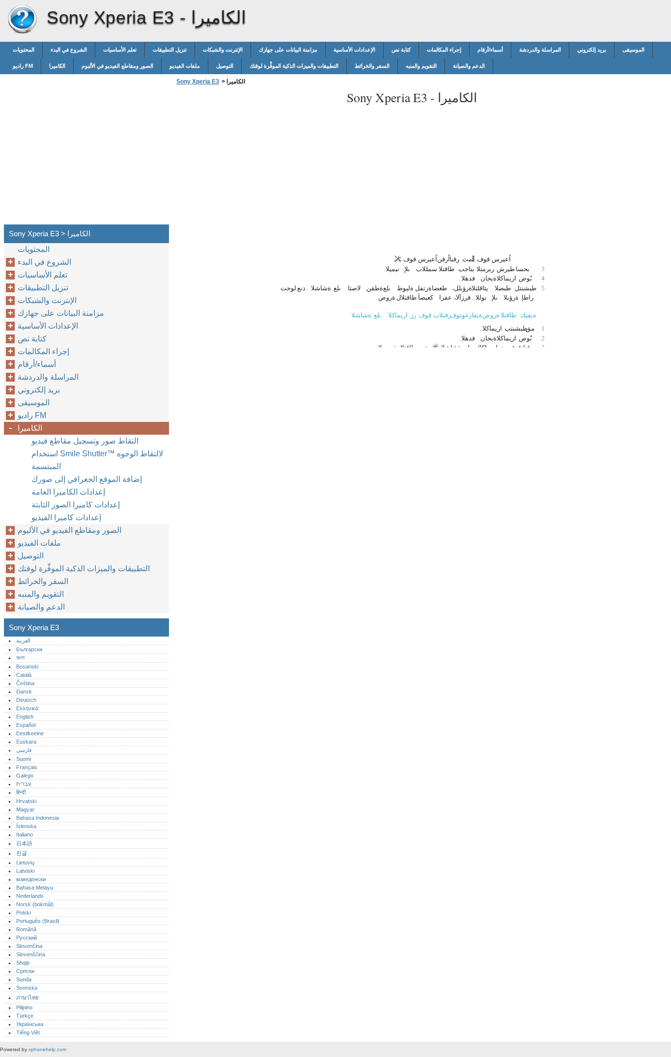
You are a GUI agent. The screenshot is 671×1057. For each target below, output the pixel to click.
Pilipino (24, 1007)
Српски (25, 971)
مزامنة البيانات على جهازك (288, 50)
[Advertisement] (256, 157)
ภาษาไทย (27, 998)
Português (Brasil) (37, 921)
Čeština (25, 683)
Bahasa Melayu (34, 887)
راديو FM (23, 66)
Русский (26, 938)
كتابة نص (401, 50)
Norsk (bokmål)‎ (35, 904)
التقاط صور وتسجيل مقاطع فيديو (85, 441)
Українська (29, 1024)
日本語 (24, 843)
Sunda (23, 979)
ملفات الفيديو (184, 66)
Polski (23, 913)
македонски (31, 879)
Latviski (25, 871)
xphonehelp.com (47, 1049)
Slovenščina (30, 954)
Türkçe (24, 1016)
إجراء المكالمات (444, 50)
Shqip (22, 963)
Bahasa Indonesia (37, 818)
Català (23, 675)
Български (29, 649)
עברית (23, 784)
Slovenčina (29, 946)
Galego (24, 776)
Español (25, 725)
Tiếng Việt (28, 1032)
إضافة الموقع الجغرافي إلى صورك (86, 479)
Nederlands (30, 896)
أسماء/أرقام (490, 50)
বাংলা (20, 658)
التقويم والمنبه (421, 66)
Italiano (24, 834)
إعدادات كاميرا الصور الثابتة (75, 505)
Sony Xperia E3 (22, 19)
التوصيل (224, 66)
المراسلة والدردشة (540, 50)
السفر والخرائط (372, 66)
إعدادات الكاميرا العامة (68, 492)
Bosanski (27, 666)
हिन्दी (21, 792)
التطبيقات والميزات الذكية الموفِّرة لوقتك (294, 66)
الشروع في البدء (69, 50)
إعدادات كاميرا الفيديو (66, 517)
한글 (21, 853)
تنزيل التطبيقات (170, 50)
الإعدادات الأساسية (354, 50)
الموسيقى (633, 50)
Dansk (24, 692)
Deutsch (26, 700)
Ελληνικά (27, 708)
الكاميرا (57, 66)
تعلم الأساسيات (120, 50)
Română (26, 929)
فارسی (23, 750)
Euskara (26, 742)
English (24, 717)
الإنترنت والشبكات (223, 50)
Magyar (25, 809)
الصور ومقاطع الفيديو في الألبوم (117, 66)
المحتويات (23, 50)
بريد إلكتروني (591, 50)
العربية (23, 640)
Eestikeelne (30, 733)
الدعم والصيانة (469, 66)
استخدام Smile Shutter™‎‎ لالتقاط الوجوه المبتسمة (97, 460)
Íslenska (26, 826)
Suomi (23, 759)
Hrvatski (26, 801)
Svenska (26, 988)
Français (26, 767)
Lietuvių (25, 862)
